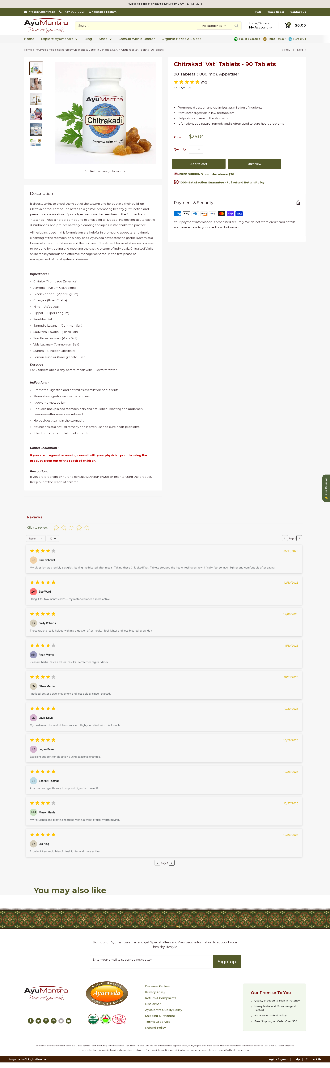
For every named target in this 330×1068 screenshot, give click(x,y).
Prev (287, 49)
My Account (259, 27)
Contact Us (298, 11)
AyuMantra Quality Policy (163, 1010)
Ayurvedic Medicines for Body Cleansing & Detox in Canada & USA (76, 49)
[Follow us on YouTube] (61, 1020)
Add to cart (198, 163)
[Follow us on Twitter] (38, 1021)
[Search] (236, 26)
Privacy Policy (155, 992)
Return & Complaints (160, 998)
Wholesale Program (102, 12)
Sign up (227, 961)
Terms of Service (158, 1021)
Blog (88, 39)
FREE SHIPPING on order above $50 (206, 174)
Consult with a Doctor (136, 39)
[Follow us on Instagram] (46, 1021)
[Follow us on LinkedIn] (68, 1021)
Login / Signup (278, 1059)
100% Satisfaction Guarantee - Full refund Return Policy (221, 182)
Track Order (275, 11)
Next (300, 49)
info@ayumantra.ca (41, 12)
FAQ (258, 11)
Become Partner (157, 986)
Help (297, 1059)
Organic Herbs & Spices (181, 39)
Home (29, 39)
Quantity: (180, 149)
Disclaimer (153, 1004)
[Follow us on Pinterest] (54, 1021)
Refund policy (155, 1027)
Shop (103, 39)
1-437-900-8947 (73, 12)
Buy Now (254, 163)
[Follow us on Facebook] (31, 1021)
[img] (187, 82)
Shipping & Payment (160, 1016)
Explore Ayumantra (57, 39)
